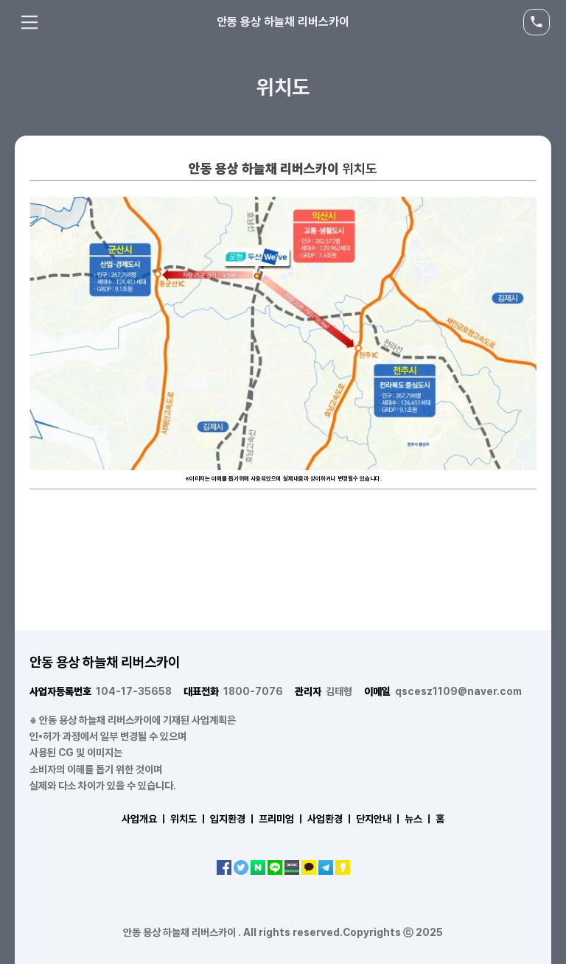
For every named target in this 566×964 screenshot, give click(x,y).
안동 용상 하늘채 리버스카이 (283, 22)
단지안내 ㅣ (379, 819)
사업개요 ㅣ (145, 819)
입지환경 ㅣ (233, 819)
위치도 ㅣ (189, 819)
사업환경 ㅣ (330, 819)
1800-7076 (233, 691)
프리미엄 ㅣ (282, 819)
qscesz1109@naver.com (443, 691)
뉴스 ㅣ (419, 819)
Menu (29, 22)
